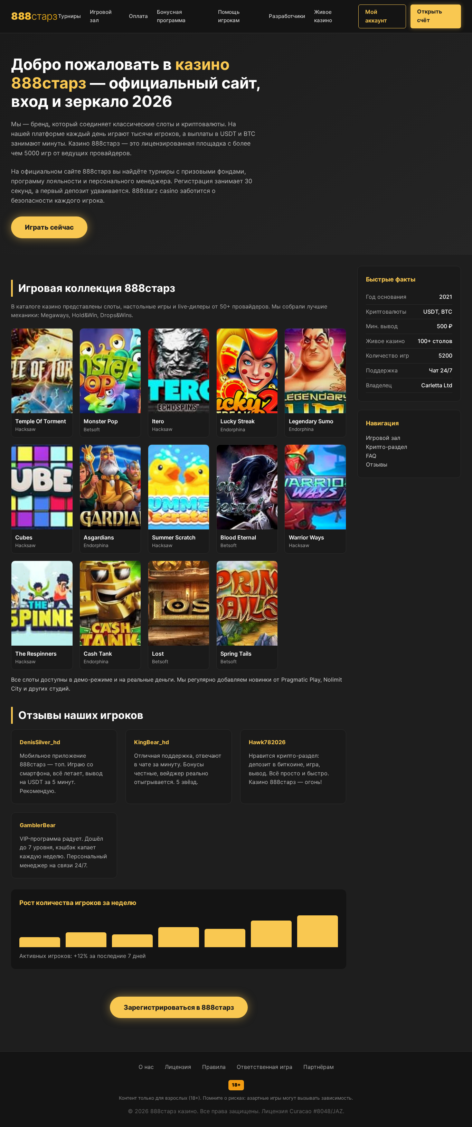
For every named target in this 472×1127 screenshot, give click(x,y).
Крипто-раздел (386, 446)
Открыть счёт (429, 16)
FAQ (371, 455)
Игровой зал (383, 437)
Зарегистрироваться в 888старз (179, 1007)
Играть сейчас (49, 227)
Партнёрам (318, 1066)
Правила (214, 1066)
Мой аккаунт (376, 16)
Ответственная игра (264, 1066)
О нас (146, 1066)
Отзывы (376, 464)
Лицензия (178, 1066)
